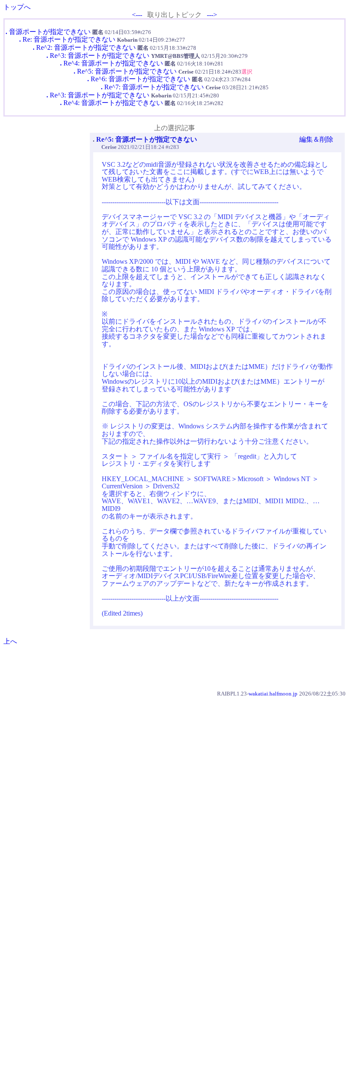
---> (212, 14)
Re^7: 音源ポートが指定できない (154, 87)
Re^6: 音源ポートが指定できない (140, 79)
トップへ (17, 7)
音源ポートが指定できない (50, 31)
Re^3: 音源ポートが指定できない (99, 55)
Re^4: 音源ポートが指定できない (113, 63)
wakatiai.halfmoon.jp (273, 693)
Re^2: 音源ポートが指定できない (86, 47)
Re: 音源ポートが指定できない (69, 39)
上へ (10, 641)
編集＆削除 (316, 139)
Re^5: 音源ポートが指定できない (127, 71)
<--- (137, 14)
